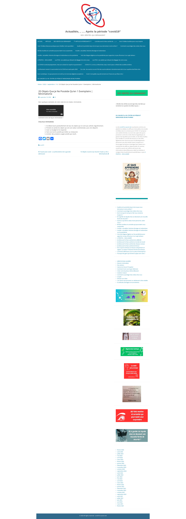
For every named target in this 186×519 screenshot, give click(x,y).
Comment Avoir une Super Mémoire (127, 269)
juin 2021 (119, 500)
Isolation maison (122, 273)
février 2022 (120, 484)
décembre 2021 (121, 488)
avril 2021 (120, 502)
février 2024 (120, 450)
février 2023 (120, 461)
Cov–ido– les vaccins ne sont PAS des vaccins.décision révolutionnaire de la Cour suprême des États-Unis (110, 69)
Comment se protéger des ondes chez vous (132, 46)
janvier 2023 (120, 463)
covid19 (42, 145)
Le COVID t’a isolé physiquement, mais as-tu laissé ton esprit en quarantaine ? (60, 64)
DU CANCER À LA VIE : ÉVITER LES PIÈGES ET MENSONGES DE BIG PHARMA (59, 78)
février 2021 (120, 506)
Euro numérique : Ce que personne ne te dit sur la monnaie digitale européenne (60, 74)
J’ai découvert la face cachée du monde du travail (131, 242)
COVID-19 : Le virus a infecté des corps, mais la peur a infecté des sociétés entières (108, 64)
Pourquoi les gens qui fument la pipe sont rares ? (131, 253)
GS (55, 97)
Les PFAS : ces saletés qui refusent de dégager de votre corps (72, 60)
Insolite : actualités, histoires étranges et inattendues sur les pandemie (58, 55)
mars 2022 (120, 483)
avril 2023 (120, 457)
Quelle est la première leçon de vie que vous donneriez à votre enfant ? (97, 46)
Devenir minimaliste (123, 263)
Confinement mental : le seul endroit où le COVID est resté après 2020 (58, 69)
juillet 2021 (120, 498)
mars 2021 (120, 504)
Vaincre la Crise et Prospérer (125, 267)
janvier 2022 (120, 486)
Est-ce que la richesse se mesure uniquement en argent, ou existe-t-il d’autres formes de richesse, (131, 248)
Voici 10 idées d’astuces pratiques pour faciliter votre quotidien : (56, 46)
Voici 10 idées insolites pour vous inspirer (131, 41)
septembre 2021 (122, 494)
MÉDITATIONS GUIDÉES (124, 261)
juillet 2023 (120, 454)
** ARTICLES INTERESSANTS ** (82, 41)
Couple (119, 277)
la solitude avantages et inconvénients (128, 282)
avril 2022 (120, 481)
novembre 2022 (121, 467)
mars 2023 (120, 459)
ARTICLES (48, 41)
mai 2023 (119, 456)
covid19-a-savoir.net (125, 127)
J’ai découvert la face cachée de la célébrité (129, 240)
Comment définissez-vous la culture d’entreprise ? (131, 251)
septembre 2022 (122, 471)
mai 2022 (119, 479)
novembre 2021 (121, 490)
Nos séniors (120, 265)
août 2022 (120, 473)
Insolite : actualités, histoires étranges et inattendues (90, 51)
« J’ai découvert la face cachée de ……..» (105, 41)
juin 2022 (119, 477)
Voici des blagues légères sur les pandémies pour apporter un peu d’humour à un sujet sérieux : (108, 55)
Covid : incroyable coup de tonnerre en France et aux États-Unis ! (104, 74)
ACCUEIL (40, 41)
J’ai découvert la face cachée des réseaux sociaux (131, 244)
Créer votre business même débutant (128, 271)
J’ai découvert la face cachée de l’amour (128, 246)
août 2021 (120, 496)
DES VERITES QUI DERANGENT (62, 41)
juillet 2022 (120, 475)
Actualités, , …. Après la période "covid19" (93, 31)
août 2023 (120, 452)
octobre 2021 (121, 492)
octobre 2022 (121, 469)
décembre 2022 (121, 465)
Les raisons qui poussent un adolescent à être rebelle (132, 280)
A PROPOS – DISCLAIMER (45, 60)
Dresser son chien (122, 278)
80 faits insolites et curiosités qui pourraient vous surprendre (55, 51)
